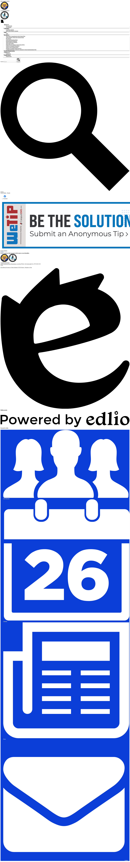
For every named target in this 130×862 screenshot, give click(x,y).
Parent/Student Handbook (11, 41)
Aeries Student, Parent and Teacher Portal (15, 37)
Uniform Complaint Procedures (12, 46)
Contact (126, 860)
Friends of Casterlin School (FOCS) (13, 48)
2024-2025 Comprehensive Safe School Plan (15, 36)
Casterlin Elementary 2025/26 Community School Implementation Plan (21, 49)
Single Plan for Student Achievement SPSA (15, 44)
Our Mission (8, 27)
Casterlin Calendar (10, 29)
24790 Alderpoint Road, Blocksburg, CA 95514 (11, 264)
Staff (7, 33)
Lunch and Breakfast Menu (12, 40)
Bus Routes (8, 38)
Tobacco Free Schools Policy (12, 47)
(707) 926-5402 (28, 264)
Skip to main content (5, 1)
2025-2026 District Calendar (12, 31)
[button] (6, 24)
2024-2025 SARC (10, 43)
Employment (8, 56)
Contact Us (8, 53)
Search (2, 61)
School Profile (9, 26)
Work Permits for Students (11, 42)
